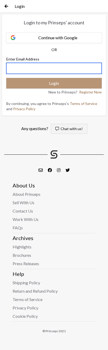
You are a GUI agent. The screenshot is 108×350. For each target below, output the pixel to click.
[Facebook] (50, 170)
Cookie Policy (25, 316)
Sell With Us (23, 202)
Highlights (22, 246)
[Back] (6, 6)
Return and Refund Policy (35, 290)
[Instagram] (59, 170)
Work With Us (26, 219)
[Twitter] (68, 170)
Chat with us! (71, 128)
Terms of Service (83, 103)
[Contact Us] (41, 170)
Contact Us (23, 210)
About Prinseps (26, 194)
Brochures (22, 255)
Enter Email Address (22, 59)
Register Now (90, 92)
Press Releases (26, 263)
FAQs (18, 227)
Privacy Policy (24, 109)
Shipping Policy (26, 282)
